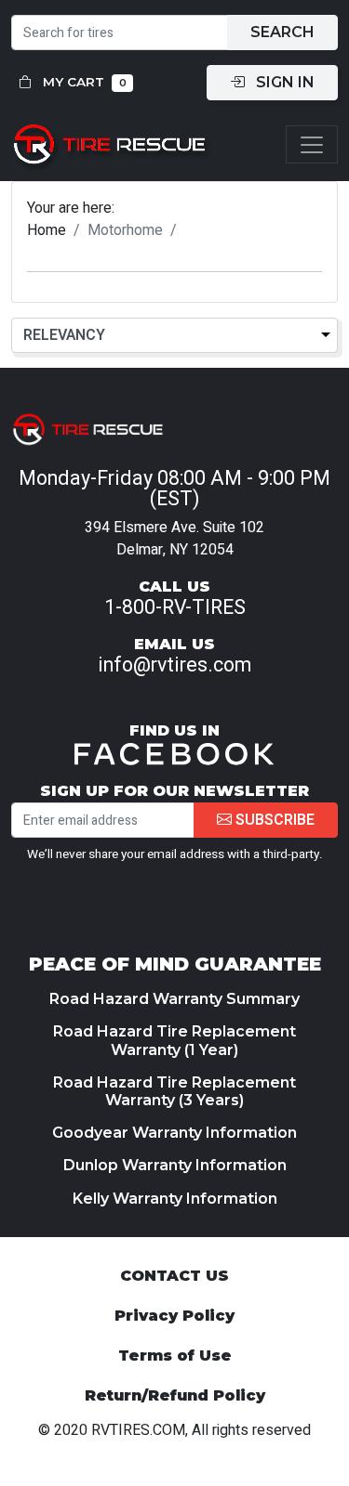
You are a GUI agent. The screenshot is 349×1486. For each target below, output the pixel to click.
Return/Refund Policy (175, 1395)
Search (282, 32)
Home (46, 230)
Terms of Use (175, 1355)
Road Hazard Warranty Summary (174, 999)
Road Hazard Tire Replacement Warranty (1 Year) (174, 1040)
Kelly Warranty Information (175, 1198)
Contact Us (174, 1275)
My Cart (83, 81)
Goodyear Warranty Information (174, 1132)
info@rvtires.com (174, 665)
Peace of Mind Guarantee (175, 964)
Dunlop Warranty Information (175, 1165)
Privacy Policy (174, 1315)
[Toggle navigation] (312, 144)
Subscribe (273, 820)
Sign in (283, 82)
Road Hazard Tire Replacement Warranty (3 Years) (174, 1091)
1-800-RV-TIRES (175, 607)
